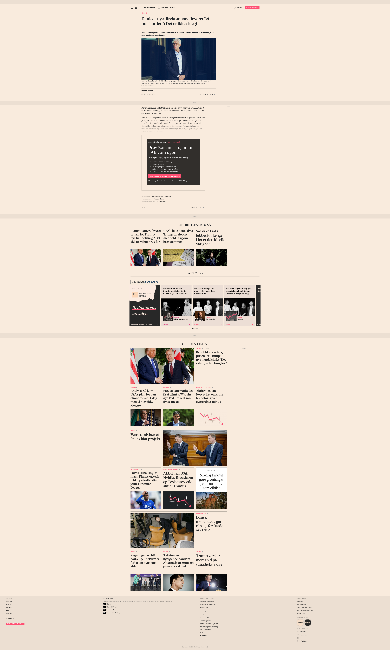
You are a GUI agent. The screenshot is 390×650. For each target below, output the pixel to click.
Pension (156, 199)
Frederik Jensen (147, 90)
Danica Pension (161, 201)
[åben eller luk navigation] (132, 7)
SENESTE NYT (165, 7)
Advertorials (301, 613)
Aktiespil (9, 613)
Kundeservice (205, 615)
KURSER (172, 7)
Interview (210, 470)
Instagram (303, 635)
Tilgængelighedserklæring (209, 627)
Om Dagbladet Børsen (304, 607)
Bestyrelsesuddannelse (208, 605)
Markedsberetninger (203, 387)
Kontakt (300, 602)
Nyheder (9, 602)
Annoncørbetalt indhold (305, 610)
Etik (201, 633)
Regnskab (168, 196)
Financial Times (110, 607)
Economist (108, 610)
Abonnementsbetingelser (209, 624)
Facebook (302, 638)
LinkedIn (302, 632)
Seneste (8, 607)
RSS (7, 610)
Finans (144, 13)
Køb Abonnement (252, 7)
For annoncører (205, 630)
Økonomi (166, 387)
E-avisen (11, 618)
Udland (198, 349)
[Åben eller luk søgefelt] (140, 7)
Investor (8, 605)
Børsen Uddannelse (207, 602)
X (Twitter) (303, 641)
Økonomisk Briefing (111, 613)
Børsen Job (204, 607)
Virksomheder (136, 469)
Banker (162, 199)
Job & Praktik (301, 605)
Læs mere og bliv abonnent (165, 601)
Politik (133, 431)
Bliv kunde (203, 635)
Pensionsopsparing (158, 196)
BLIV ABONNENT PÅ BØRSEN (15, 624)
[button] (136, 8)
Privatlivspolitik (205, 621)
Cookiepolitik (204, 618)
